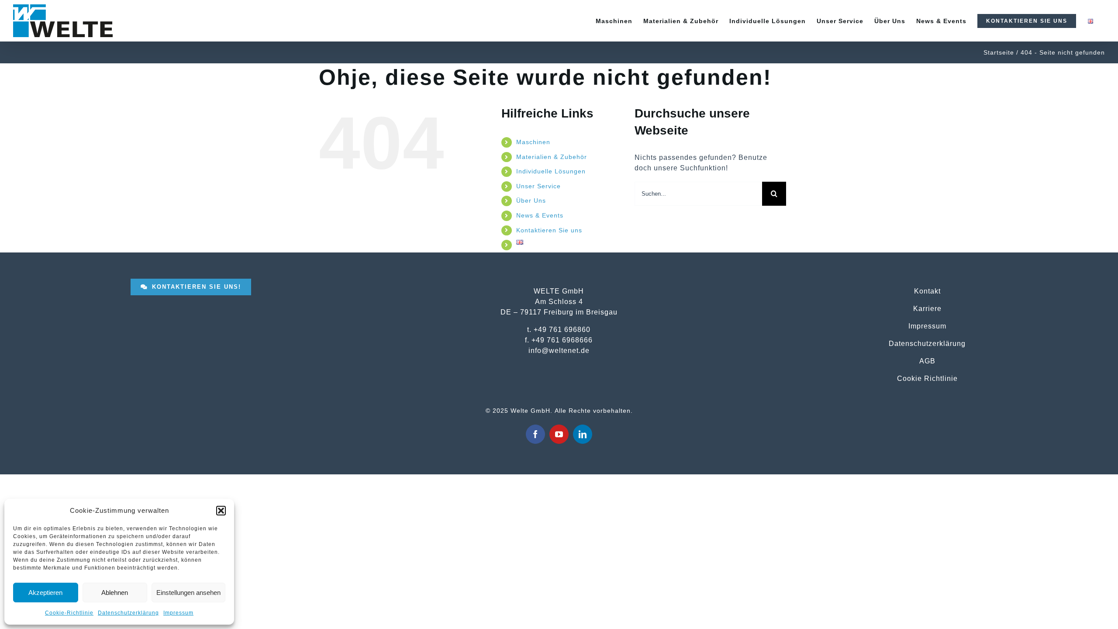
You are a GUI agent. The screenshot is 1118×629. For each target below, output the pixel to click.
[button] (221, 510)
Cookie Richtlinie (927, 378)
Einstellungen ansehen (188, 592)
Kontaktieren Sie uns (549, 230)
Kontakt (927, 290)
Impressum (178, 612)
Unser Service (538, 186)
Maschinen (533, 142)
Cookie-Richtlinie (69, 612)
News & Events (539, 215)
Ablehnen (114, 592)
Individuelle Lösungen (551, 171)
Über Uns (531, 200)
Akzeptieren (45, 592)
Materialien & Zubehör (551, 157)
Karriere (927, 308)
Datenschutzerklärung (128, 612)
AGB (927, 360)
